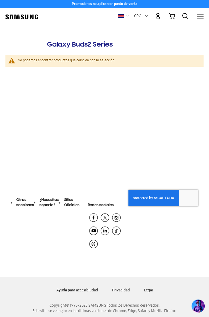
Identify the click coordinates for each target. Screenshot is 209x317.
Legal (148, 291)
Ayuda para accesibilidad (77, 291)
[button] (128, 16)
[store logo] (21, 13)
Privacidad (121, 291)
